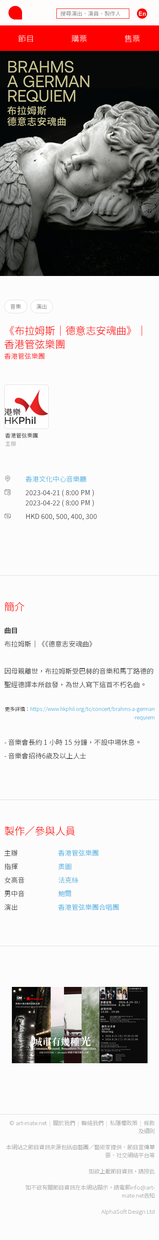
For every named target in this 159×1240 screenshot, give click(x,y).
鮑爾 (65, 893)
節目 (26, 38)
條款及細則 (146, 1127)
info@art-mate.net (138, 1191)
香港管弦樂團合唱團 (88, 907)
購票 (79, 38)
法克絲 (68, 880)
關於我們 (64, 1123)
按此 (149, 1171)
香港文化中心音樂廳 (55, 479)
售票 (132, 38)
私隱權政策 (123, 1123)
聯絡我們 (92, 1123)
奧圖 (65, 866)
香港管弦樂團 (24, 356)
